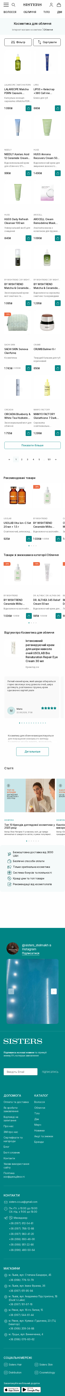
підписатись (50, 1072)
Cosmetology (47, 1372)
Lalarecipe (9, 85)
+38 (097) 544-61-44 (21, 1314)
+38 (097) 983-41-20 (21, 1233)
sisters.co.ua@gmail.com (23, 1201)
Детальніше (32, 751)
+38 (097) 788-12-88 (21, 1228)
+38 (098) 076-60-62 (21, 1339)
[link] (58, 4)
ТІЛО (46, 12)
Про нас (9, 1126)
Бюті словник (12, 1152)
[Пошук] (13, 4)
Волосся (39, 1101)
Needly (8, 150)
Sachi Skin (9, 345)
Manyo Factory (42, 410)
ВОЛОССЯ (10, 12)
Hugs (36, 150)
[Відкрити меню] (6, 4)
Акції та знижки (43, 1136)
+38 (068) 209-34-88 (21, 1328)
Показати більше (32, 445)
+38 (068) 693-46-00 (22, 1239)
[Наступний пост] (54, 991)
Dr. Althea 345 (53, 595)
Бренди (39, 1141)
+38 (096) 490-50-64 (22, 1249)
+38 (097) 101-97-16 (20, 1304)
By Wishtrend (11, 280)
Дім (36, 1119)
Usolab (7, 518)
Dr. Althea (38, 595)
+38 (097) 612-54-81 (21, 1223)
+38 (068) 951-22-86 (21, 1244)
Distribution (15, 1372)
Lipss (36, 85)
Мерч (37, 1124)
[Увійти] (51, 4)
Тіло (37, 1113)
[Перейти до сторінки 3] (33, 545)
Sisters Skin (46, 1364)
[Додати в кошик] (28, 108)
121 (49, 459)
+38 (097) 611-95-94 (21, 1290)
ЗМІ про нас (11, 1131)
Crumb (37, 345)
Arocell (38, 215)
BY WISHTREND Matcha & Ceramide (25, 280)
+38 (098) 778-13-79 (21, 1279)
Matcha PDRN (24, 85)
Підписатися (30, 953)
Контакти (9, 1158)
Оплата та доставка (16, 1101)
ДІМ (59, 12)
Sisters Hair (15, 1364)
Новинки (39, 1130)
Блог (6, 1146)
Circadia (8, 410)
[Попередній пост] (11, 991)
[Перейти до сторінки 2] (31, 545)
